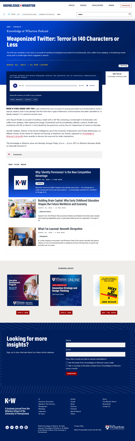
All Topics (41, 414)
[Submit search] (130, 14)
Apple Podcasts (16, 100)
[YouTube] (21, 427)
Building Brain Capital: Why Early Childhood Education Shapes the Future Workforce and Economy (68, 202)
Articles (71, 5)
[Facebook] (12, 427)
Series (73, 404)
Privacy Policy (79, 426)
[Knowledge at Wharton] (19, 5)
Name (68, 341)
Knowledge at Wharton (50, 426)
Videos (73, 414)
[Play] (15, 86)
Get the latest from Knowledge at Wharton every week (91, 363)
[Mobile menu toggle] (4, 14)
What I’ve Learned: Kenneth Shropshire (60, 229)
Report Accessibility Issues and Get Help (87, 430)
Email (68, 350)
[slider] (92, 86)
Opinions (74, 406)
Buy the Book (109, 312)
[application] (54, 85)
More (58, 14)
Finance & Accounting (29, 14)
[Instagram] (26, 427)
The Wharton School (109, 402)
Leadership (42, 411)
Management (43, 236)
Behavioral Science (45, 211)
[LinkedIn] (16, 427)
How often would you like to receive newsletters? (86, 359)
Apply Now (23, 312)
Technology (123, 65)
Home (9, 27)
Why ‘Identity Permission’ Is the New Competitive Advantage (63, 174)
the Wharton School (46, 430)
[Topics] (8, 14)
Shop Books (107, 404)
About (105, 399)
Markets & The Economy (47, 14)
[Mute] (87, 86)
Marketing (40, 183)
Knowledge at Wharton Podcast (27, 31)
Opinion (111, 5)
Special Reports (97, 5)
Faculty (73, 402)
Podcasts (83, 5)
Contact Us (106, 406)
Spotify (28, 100)
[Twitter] (7, 427)
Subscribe (126, 6)
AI (18, 14)
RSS (35, 100)
